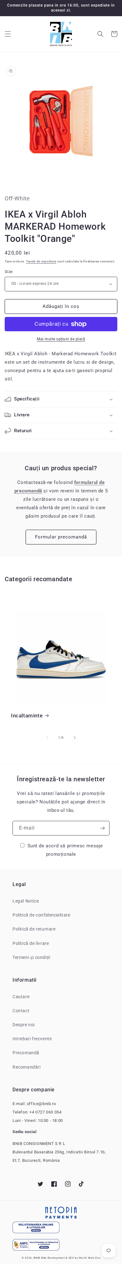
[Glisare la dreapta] (75, 738)
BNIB (36, 1257)
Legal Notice (26, 900)
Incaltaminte (27, 715)
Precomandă (26, 1052)
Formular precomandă (61, 537)
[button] (8, 34)
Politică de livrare (31, 943)
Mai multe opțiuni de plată (61, 339)
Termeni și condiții (31, 957)
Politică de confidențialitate (41, 914)
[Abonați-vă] (102, 828)
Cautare (21, 996)
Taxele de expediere (41, 261)
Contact (21, 1010)
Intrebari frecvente (32, 1038)
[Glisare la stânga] (47, 738)
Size (9, 271)
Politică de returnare (34, 928)
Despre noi (24, 1024)
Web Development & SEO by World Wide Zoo (70, 1257)
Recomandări (27, 1067)
